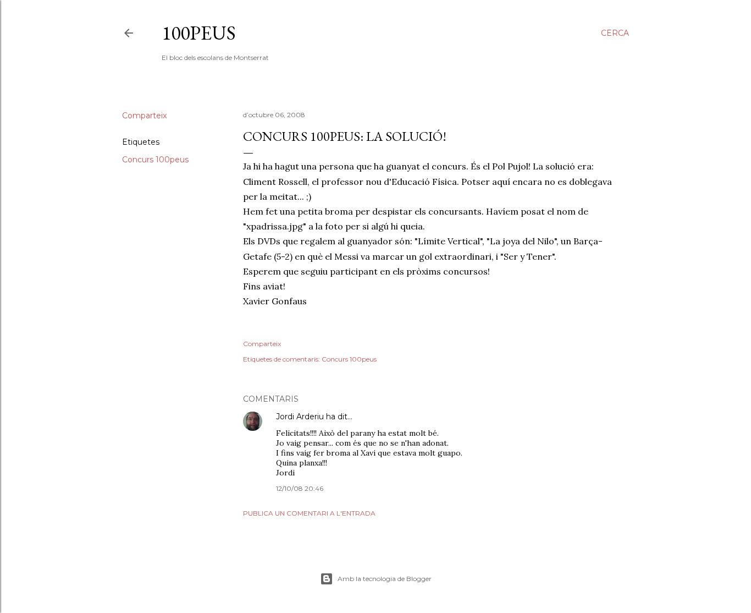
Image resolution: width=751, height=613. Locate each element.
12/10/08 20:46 (299, 488)
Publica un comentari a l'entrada (309, 513)
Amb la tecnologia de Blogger (385, 578)
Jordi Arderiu (300, 417)
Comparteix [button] (144, 116)
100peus (199, 33)
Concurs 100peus (155, 160)
